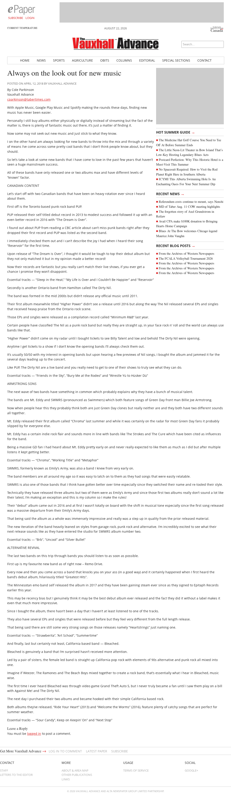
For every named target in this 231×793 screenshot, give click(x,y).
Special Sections (176, 60)
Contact (204, 60)
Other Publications (77, 775)
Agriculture (82, 60)
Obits (104, 60)
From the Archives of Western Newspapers (186, 253)
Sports (59, 60)
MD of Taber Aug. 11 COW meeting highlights (190, 206)
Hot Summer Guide (175, 132)
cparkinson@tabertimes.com (29, 99)
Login (30, 18)
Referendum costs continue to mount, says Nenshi (191, 201)
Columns (124, 60)
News (41, 60)
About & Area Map (75, 770)
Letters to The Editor (16, 775)
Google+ (191, 770)
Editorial (147, 60)
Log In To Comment (65, 751)
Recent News (170, 193)
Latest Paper (96, 751)
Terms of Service (136, 770)
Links (66, 779)
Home (25, 60)
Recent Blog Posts (175, 245)
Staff (4, 770)
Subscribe (15, 18)
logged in (34, 733)
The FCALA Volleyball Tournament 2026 (186, 258)
